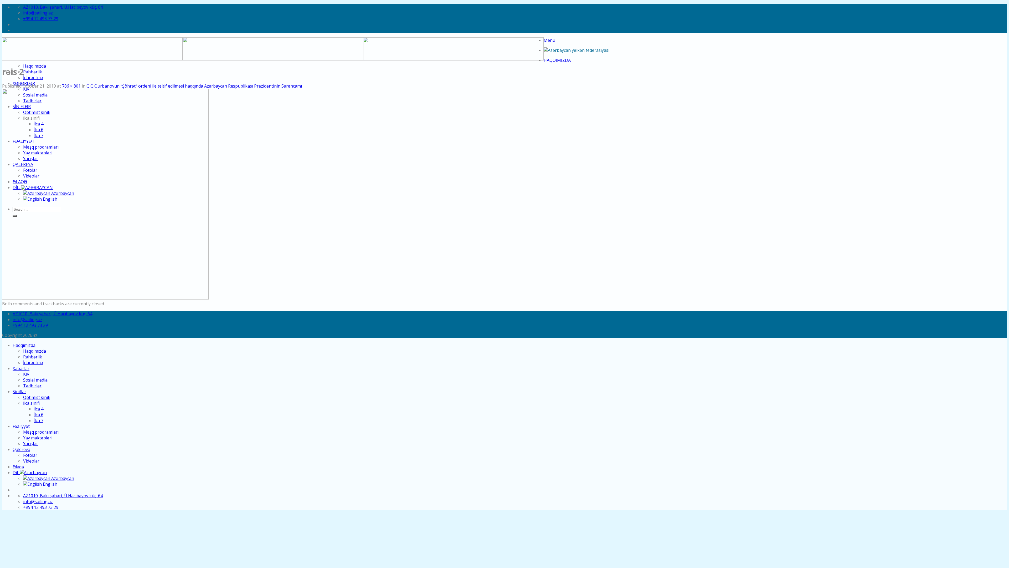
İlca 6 (38, 415)
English (49, 484)
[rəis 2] (105, 298)
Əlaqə (18, 467)
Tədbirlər (32, 386)
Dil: (16, 472)
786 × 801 (71, 86)
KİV (26, 374)
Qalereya (21, 449)
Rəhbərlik (32, 72)
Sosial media (35, 380)
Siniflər (19, 391)
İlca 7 (38, 420)
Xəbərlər (21, 368)
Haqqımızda (557, 60)
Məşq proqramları (41, 432)
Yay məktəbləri (37, 438)
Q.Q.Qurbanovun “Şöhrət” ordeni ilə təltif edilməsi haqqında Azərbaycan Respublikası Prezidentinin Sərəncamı (194, 86)
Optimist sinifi (36, 397)
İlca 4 (38, 409)
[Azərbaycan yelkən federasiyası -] (576, 50)
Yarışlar (30, 444)
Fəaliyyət (21, 426)
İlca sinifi (31, 403)
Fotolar (30, 455)
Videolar (31, 461)
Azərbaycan (62, 478)
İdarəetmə (33, 77)
